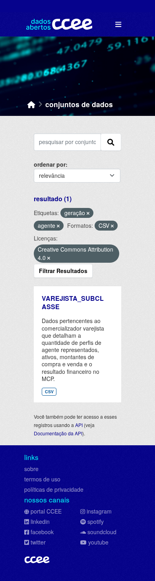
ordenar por (50, 164)
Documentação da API (58, 433)
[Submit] (111, 142)
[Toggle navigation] (118, 24)
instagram (99, 511)
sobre (31, 469)
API (79, 424)
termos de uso (42, 479)
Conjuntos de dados (79, 104)
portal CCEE (46, 511)
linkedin (40, 521)
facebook (42, 532)
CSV (49, 391)
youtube (98, 542)
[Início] (31, 104)
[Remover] (88, 213)
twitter (38, 542)
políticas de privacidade (53, 489)
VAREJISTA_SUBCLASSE (73, 302)
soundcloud (101, 532)
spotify (95, 521)
